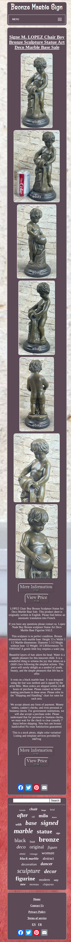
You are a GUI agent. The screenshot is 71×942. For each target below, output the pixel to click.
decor (50, 871)
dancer (46, 863)
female (22, 810)
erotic (23, 853)
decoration (29, 864)
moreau (34, 884)
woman (48, 852)
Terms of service (37, 918)
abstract (48, 858)
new (23, 884)
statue (44, 831)
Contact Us (37, 905)
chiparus (48, 884)
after (22, 815)
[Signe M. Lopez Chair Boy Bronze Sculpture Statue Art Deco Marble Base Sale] (37, 91)
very (56, 880)
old (33, 816)
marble (23, 831)
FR (40, 924)
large (43, 810)
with (18, 824)
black (20, 840)
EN (34, 924)
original (37, 846)
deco (21, 846)
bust (32, 841)
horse (54, 817)
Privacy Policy (37, 911)
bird (52, 809)
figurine (25, 878)
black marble (29, 858)
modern (44, 880)
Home (36, 899)
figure (52, 847)
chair (33, 809)
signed (49, 822)
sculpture (28, 870)
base (31, 822)
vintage (34, 853)
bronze (49, 839)
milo (43, 815)
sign (58, 833)
